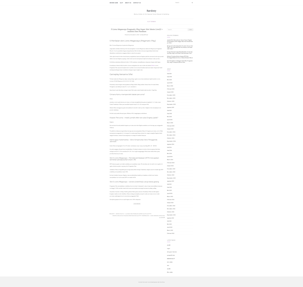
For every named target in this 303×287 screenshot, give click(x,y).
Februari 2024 (170, 162)
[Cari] (192, 2)
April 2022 (169, 227)
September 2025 (171, 104)
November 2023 (171, 172)
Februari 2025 (170, 126)
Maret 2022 (170, 230)
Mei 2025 (169, 116)
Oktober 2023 (170, 175)
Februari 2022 (170, 233)
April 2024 (169, 156)
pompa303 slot (171, 255)
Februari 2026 (170, 89)
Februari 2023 (170, 199)
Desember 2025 (171, 95)
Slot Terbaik (151, 21)
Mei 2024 (169, 153)
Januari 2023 (170, 202)
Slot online (170, 272)
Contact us (137, 2)
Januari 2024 (170, 165)
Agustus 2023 (170, 181)
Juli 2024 (169, 147)
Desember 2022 (171, 205)
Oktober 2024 (170, 138)
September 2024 (171, 141)
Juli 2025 (169, 110)
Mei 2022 (169, 224)
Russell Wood (144, 34)
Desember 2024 (171, 132)
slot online (170, 262)
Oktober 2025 (170, 101)
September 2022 (171, 215)
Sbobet (153, 65)
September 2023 (171, 178)
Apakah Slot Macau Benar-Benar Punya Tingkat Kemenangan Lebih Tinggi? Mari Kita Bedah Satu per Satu (180, 41)
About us (128, 2)
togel (168, 248)
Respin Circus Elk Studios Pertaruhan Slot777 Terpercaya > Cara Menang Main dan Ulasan (139, 216)
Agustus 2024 (170, 144)
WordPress (162, 282)
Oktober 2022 (170, 212)
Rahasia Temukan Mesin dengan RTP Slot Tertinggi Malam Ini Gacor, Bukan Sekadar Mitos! (180, 57)
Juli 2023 (169, 184)
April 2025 (169, 119)
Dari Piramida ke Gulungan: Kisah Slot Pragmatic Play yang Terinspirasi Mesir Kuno (180, 61)
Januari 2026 (170, 92)
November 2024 (171, 135)
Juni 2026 (169, 76)
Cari (190, 29)
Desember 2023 (171, 169)
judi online (137, 203)
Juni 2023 (169, 187)
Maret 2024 (170, 159)
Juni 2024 (169, 150)
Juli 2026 (169, 73)
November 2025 (171, 98)
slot (168, 265)
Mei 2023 (169, 190)
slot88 (168, 245)
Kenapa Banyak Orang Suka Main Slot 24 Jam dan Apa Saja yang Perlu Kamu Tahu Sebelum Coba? (179, 52)
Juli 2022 (169, 221)
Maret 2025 (170, 122)
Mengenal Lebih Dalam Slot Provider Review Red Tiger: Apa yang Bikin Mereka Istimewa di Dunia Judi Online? (180, 47)
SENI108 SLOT (171, 258)
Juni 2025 (169, 113)
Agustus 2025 (170, 107)
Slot (121, 2)
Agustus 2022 (170, 218)
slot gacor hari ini (172, 252)
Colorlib (149, 282)
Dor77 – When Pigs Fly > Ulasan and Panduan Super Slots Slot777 (130, 213)
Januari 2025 (170, 129)
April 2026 (169, 83)
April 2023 (169, 193)
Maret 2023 (170, 196)
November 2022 (171, 208)
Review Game (114, 2)
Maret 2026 (170, 86)
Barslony (151, 11)
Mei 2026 (169, 79)
